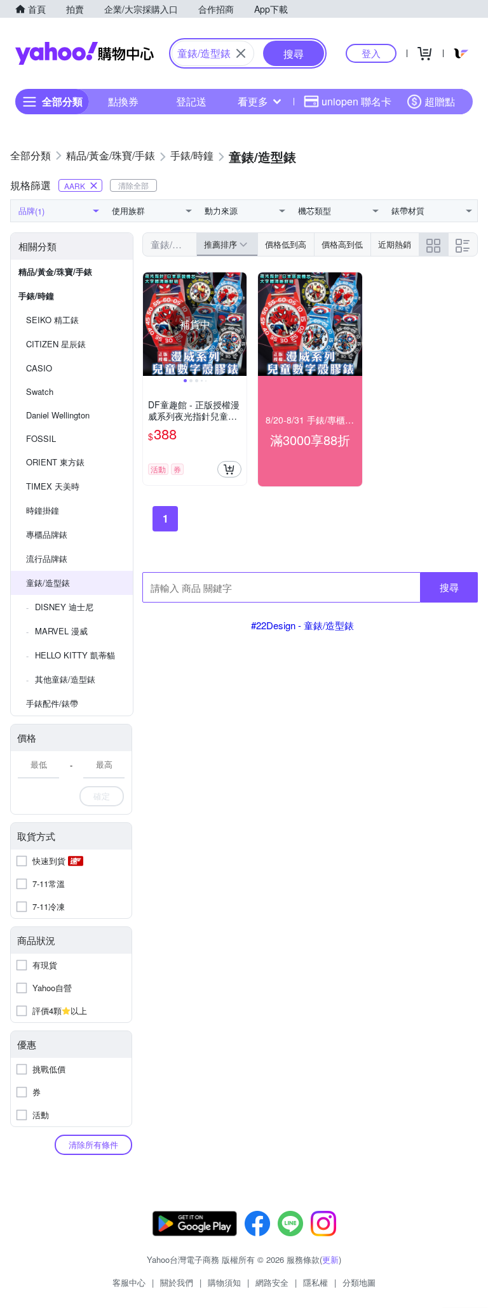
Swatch (39, 391)
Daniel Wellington (58, 415)
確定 (101, 796)
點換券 (123, 101)
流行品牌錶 (46, 558)
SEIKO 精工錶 (52, 320)
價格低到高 (285, 244)
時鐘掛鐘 (42, 510)
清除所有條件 (93, 1144)
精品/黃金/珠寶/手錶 (55, 271)
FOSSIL (41, 438)
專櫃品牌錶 (46, 534)
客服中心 (129, 1282)
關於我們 (176, 1282)
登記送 (191, 101)
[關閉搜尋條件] (240, 53)
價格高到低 (342, 244)
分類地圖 (359, 1282)
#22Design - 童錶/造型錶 (302, 625)
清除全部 (133, 185)
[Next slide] (238, 324)
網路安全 (271, 1282)
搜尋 (449, 587)
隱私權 (315, 1282)
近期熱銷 (394, 244)
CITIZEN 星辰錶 (56, 344)
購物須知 (224, 1282)
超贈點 (439, 101)
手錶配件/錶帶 (52, 703)
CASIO (39, 368)
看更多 (253, 101)
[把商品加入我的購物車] (229, 469)
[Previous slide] (151, 324)
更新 (330, 1259)
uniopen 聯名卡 (356, 101)
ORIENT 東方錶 (55, 462)
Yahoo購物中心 (84, 53)
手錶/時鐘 (36, 296)
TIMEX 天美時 (52, 486)
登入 (371, 53)
